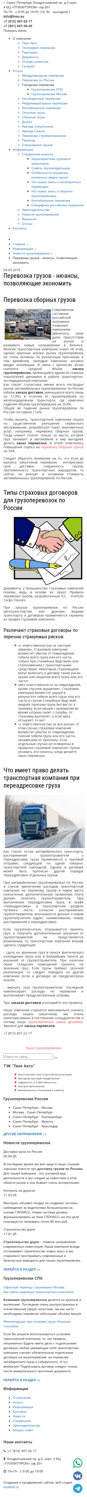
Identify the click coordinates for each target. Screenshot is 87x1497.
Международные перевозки (43, 75)
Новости (19, 1416)
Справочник (22, 1420)
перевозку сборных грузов (62, 447)
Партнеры (29, 52)
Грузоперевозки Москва (49, 93)
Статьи (27, 223)
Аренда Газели (33, 130)
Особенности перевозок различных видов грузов (49, 174)
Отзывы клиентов (35, 61)
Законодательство (36, 209)
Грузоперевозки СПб (47, 89)
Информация (23, 149)
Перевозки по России (38, 80)
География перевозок (38, 47)
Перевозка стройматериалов (44, 135)
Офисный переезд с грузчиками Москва (33, 1287)
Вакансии (29, 218)
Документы (30, 56)
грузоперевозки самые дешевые (55, 1022)
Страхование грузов (37, 144)
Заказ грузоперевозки (43, 1048)
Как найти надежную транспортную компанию (38, 1291)
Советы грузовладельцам (50, 168)
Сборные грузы (33, 117)
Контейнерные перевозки (41, 107)
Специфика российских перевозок (57, 205)
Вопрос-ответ (23, 1430)
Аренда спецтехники (37, 126)
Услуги (18, 70)
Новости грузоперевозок (40, 214)
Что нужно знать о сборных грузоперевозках (52, 193)
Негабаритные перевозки (41, 98)
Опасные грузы (33, 112)
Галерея (28, 66)
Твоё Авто (29, 43)
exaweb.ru (11, 1486)
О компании (22, 1397)
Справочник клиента (37, 154)
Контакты (20, 228)
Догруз (27, 121)
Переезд (28, 140)
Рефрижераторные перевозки (45, 103)
